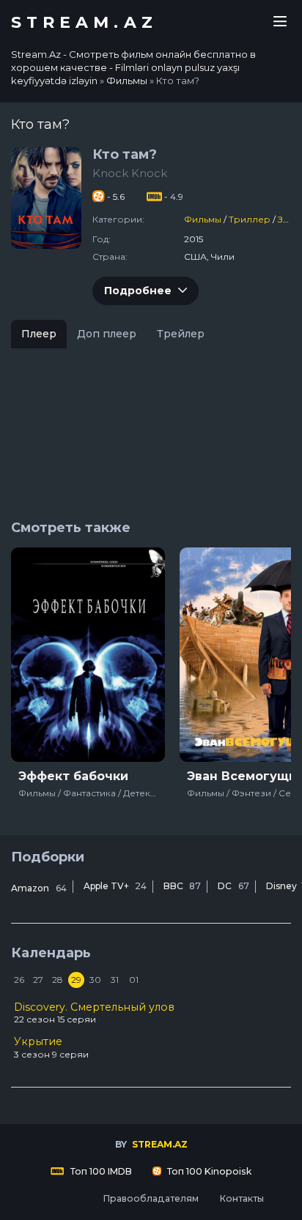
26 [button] (19, 979)
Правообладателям (151, 1198)
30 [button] (95, 979)
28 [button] (57, 979)
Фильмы (202, 219)
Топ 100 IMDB (100, 1171)
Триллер (249, 219)
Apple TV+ (115, 885)
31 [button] (115, 979)
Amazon (39, 888)
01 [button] (134, 979)
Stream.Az (84, 23)
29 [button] (76, 979)
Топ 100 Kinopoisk (208, 1171)
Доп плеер (106, 333)
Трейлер (181, 333)
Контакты (241, 1198)
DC (233, 885)
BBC (182, 885)
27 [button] (38, 979)
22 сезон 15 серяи (94, 1012)
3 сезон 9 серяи (51, 1047)
